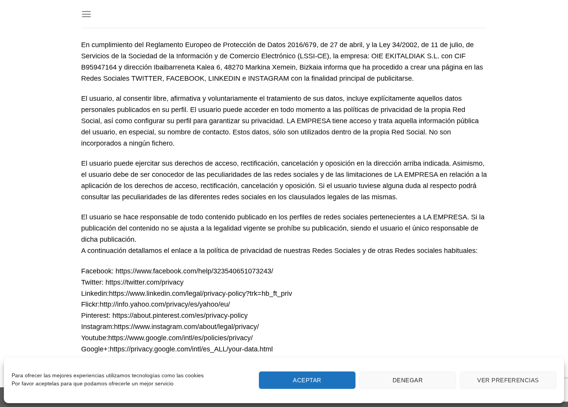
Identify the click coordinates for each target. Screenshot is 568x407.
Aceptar (307, 380)
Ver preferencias (508, 380)
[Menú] (86, 14)
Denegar (408, 380)
